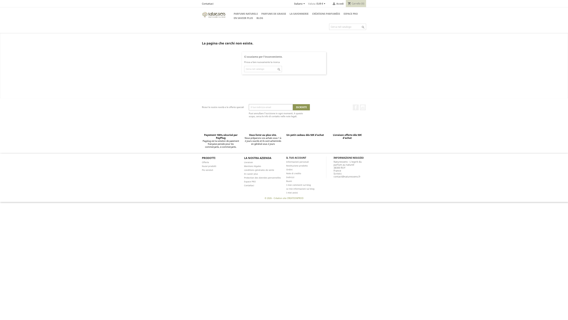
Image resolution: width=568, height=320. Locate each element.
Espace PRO (351, 13)
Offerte (205, 162)
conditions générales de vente (259, 170)
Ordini (289, 169)
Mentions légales (252, 166)
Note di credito (293, 173)
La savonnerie (299, 13)
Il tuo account (296, 157)
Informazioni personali (297, 161)
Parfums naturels (246, 13)
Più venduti (207, 170)
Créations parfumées (326, 13)
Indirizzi (290, 177)
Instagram (363, 107)
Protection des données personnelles (262, 177)
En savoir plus (243, 18)
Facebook (356, 107)
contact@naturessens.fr (347, 176)
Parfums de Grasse (273, 13)
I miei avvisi (292, 192)
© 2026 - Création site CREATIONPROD (284, 198)
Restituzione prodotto (297, 165)
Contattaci (207, 3)
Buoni (289, 181)
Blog (259, 18)
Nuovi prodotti (209, 166)
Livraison (248, 162)
